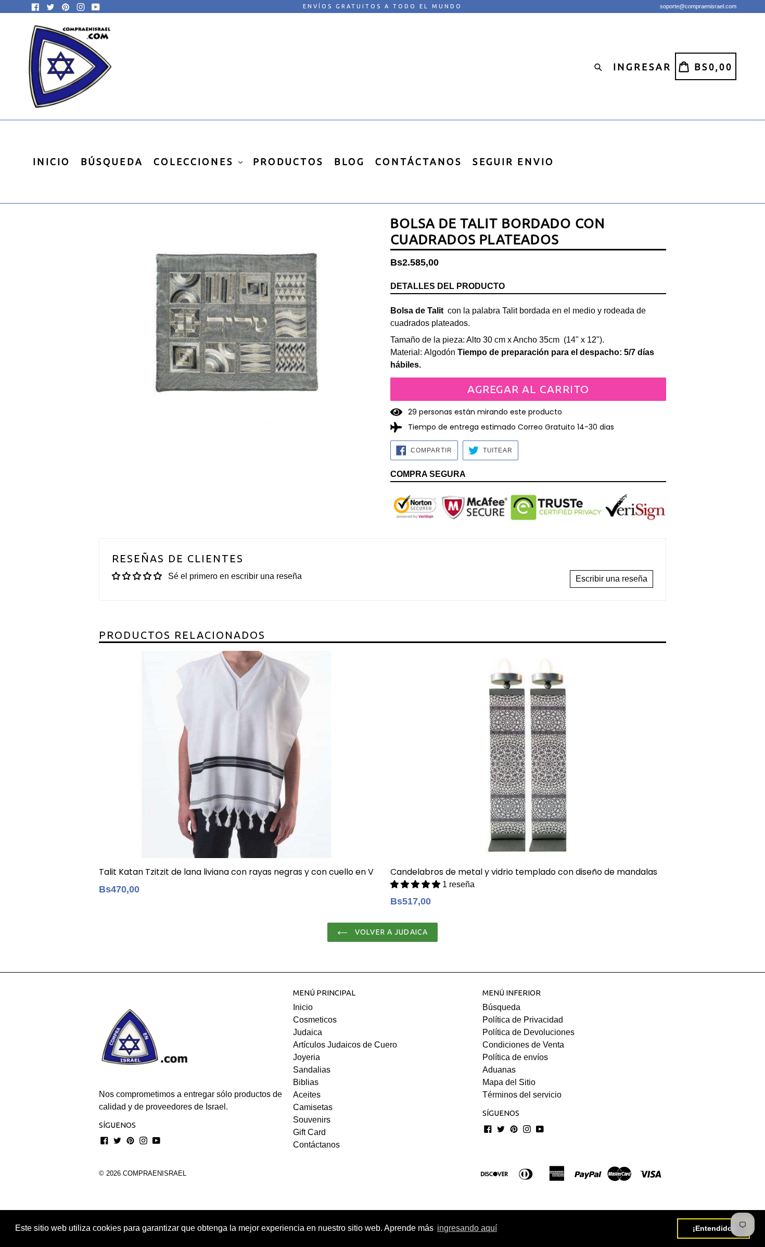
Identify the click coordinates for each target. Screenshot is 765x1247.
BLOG (349, 161)
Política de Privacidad (522, 1019)
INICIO (51, 161)
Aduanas (499, 1069)
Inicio (303, 1007)
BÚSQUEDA (112, 161)
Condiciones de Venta (523, 1044)
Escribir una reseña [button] (611, 578)
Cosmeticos (315, 1019)
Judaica (307, 1032)
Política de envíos (515, 1057)
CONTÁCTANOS (418, 161)
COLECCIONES (195, 161)
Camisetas (313, 1107)
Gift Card (309, 1132)
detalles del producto (447, 286)
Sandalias (311, 1069)
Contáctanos (316, 1144)
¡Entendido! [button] (714, 1228)
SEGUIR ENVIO (513, 161)
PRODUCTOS (288, 161)
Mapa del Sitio (509, 1082)
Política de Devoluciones (528, 1032)
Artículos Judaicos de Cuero (345, 1044)
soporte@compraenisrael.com (698, 6)
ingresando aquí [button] (467, 1228)
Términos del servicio (522, 1094)
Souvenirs (311, 1119)
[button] (416, 884)
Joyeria (306, 1057)
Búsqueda (501, 1007)
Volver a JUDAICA (390, 932)
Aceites (307, 1094)
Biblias (305, 1082)
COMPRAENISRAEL (154, 1173)
